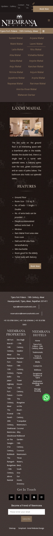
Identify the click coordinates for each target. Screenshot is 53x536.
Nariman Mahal (38, 83)
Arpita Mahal (38, 78)
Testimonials (38, 352)
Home (37, 341)
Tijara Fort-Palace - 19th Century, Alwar (19, 31)
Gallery (13, 6)
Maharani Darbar (26, 95)
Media (37, 362)
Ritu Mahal (35, 49)
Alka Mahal (15, 55)
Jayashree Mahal (16, 78)
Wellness (37, 370)
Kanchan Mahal (35, 66)
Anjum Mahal (37, 72)
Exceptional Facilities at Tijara (37, 376)
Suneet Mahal (16, 38)
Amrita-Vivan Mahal (26, 89)
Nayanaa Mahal (15, 83)
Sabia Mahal (16, 61)
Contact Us (37, 366)
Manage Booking (37, 390)
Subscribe (26, 519)
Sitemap (12, 528)
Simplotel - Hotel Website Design (31, 528)
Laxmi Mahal (36, 43)
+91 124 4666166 (34, 8)
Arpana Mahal (37, 38)
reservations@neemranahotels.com (24, 314)
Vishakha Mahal (36, 55)
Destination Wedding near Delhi (37, 383)
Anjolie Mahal (36, 61)
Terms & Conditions (37, 357)
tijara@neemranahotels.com (24, 307)
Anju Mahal (15, 66)
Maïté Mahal (16, 43)
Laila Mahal (17, 49)
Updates (4, 6)
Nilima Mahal (16, 72)
